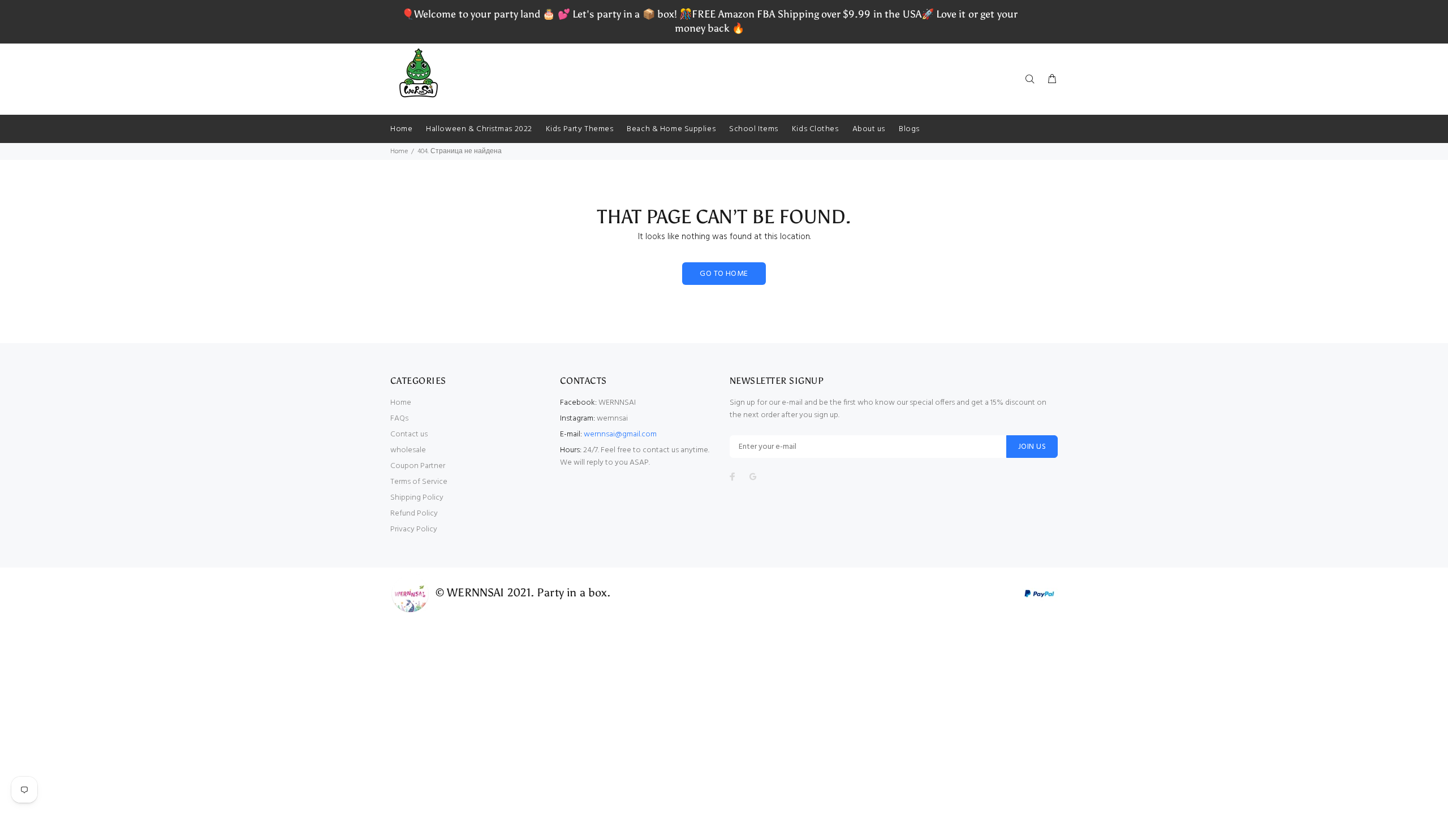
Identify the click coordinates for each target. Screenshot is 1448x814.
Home (399, 151)
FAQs (399, 418)
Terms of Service (418, 481)
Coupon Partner (417, 466)
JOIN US (1032, 446)
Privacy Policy (413, 529)
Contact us (409, 434)
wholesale (408, 450)
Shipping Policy (416, 497)
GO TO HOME (724, 273)
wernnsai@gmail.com (620, 434)
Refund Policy (414, 513)
